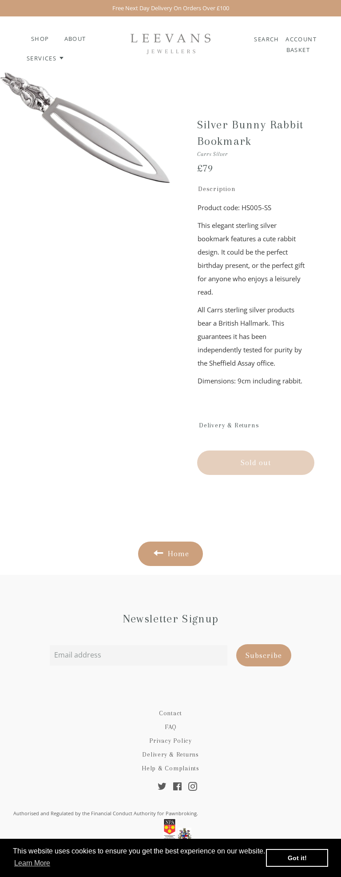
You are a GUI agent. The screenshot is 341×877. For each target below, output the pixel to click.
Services (43, 58)
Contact (170, 713)
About (75, 39)
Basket (298, 50)
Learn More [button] (32, 863)
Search (267, 39)
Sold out (256, 462)
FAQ (170, 726)
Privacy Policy (170, 740)
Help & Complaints (170, 768)
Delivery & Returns (170, 754)
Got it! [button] (297, 857)
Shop (40, 39)
